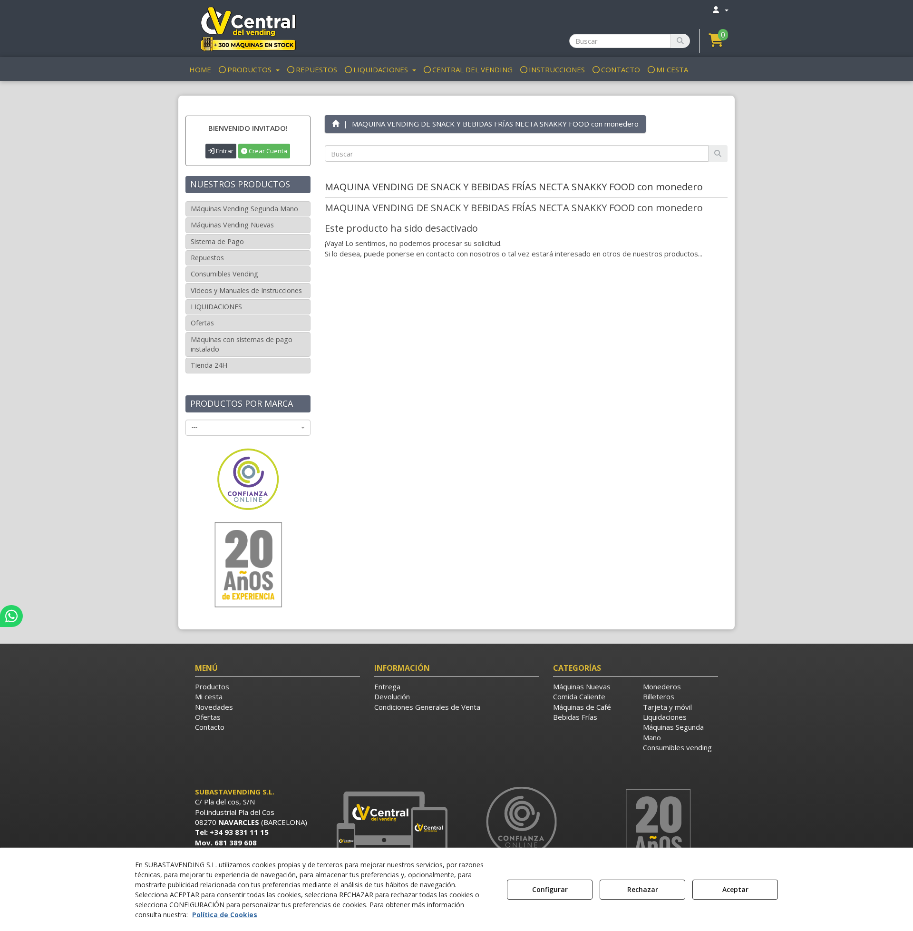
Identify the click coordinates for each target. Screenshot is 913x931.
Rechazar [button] (642, 889)
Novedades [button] (214, 707)
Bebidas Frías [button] (575, 717)
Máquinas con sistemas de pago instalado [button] (241, 344)
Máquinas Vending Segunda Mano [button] (244, 208)
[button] (248, 28)
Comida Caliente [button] (579, 696)
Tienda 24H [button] (209, 365)
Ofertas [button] (202, 322)
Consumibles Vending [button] (224, 273)
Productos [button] (212, 686)
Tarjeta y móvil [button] (667, 707)
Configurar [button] (550, 889)
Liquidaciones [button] (665, 717)
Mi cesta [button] (209, 696)
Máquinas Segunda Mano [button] (673, 732)
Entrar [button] (223, 151)
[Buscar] (680, 41)
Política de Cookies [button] (224, 914)
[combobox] (248, 428)
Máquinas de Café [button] (582, 707)
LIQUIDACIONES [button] (216, 306)
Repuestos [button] (207, 257)
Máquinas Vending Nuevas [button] (232, 224)
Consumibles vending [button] (677, 747)
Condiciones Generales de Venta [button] (427, 707)
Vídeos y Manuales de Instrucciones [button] (246, 290)
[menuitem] (720, 9)
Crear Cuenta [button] (267, 151)
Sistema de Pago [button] (217, 241)
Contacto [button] (209, 727)
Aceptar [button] (735, 889)
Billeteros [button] (658, 696)
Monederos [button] (662, 686)
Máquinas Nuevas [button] (582, 686)
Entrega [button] (387, 686)
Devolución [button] (392, 696)
